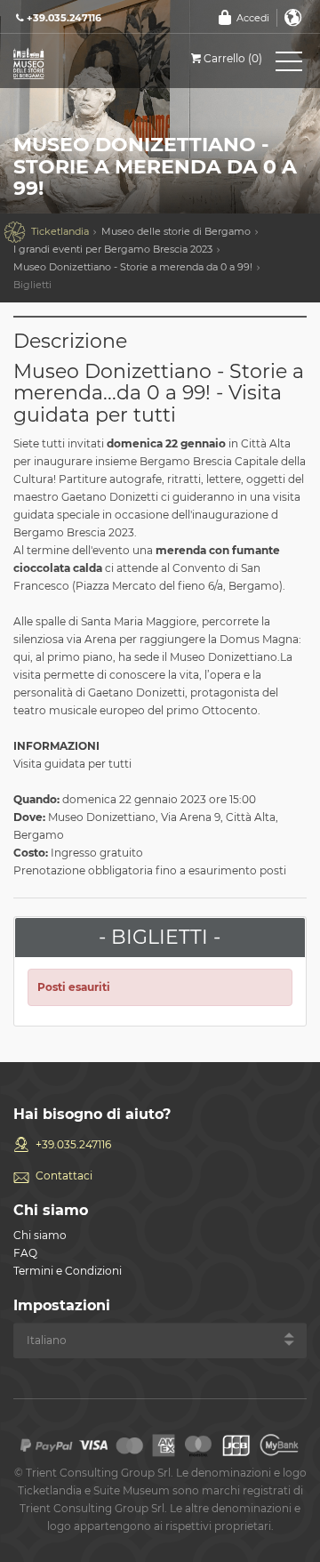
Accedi (252, 18)
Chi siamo (40, 1235)
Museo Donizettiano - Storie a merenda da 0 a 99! (132, 267)
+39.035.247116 (73, 1144)
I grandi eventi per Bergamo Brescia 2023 (112, 249)
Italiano (293, 18)
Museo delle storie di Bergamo (176, 231)
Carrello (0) (233, 58)
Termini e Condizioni (67, 1270)
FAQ (25, 1253)
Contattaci (64, 1175)
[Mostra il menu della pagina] (289, 65)
